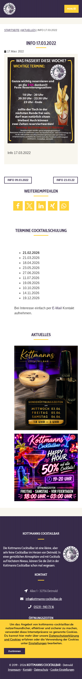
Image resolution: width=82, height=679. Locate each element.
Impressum (14, 669)
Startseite (11, 30)
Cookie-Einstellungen (62, 669)
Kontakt (27, 669)
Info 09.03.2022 (18, 180)
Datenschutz (41, 669)
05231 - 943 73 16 (44, 607)
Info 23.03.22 (65, 180)
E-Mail (57, 308)
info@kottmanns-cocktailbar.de (44, 599)
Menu (70, 8)
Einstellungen (38, 643)
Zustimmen (14, 651)
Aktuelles (28, 30)
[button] (18, 206)
